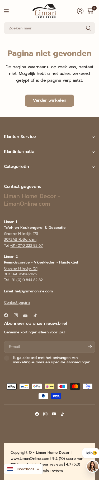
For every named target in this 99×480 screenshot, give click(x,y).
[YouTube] (27, 316)
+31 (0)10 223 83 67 (26, 245)
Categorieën (16, 166)
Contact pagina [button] (17, 302)
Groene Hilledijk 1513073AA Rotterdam (20, 271)
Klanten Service (20, 136)
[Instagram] (18, 315)
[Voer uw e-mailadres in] (89, 347)
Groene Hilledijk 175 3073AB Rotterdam (21, 236)
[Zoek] (88, 28)
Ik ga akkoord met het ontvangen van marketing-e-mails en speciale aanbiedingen (51, 360)
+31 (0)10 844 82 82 (26, 280)
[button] (23, 469)
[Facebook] (8, 315)
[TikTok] (37, 315)
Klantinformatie (19, 151)
